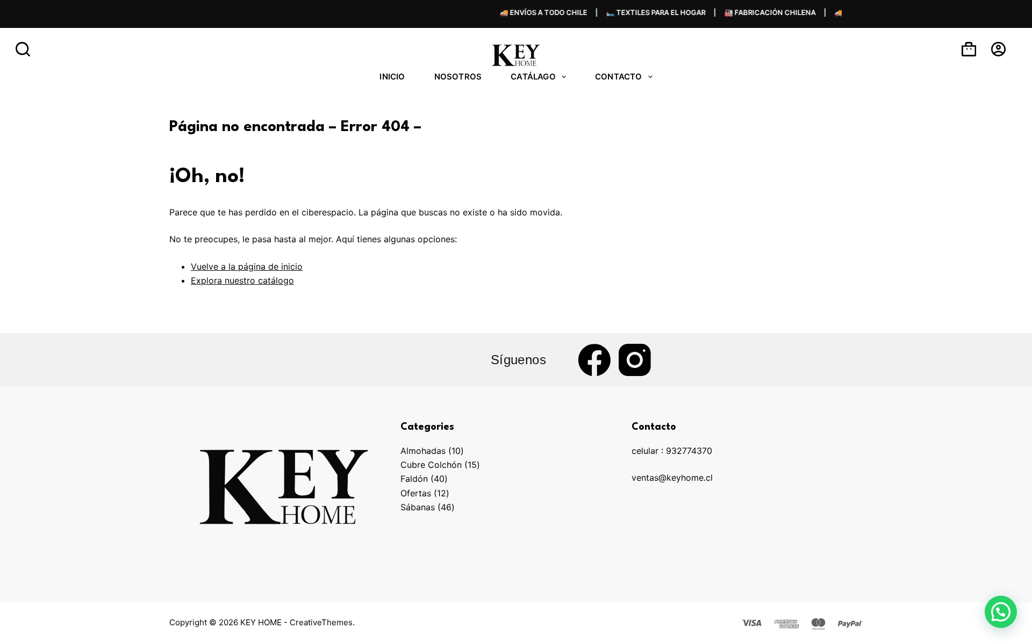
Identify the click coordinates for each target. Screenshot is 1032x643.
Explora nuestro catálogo (242, 280)
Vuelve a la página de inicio (247, 266)
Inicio (392, 76)
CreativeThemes (321, 622)
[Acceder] (998, 49)
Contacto (618, 76)
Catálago (533, 76)
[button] (1001, 612)
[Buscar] (23, 49)
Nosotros (458, 76)
